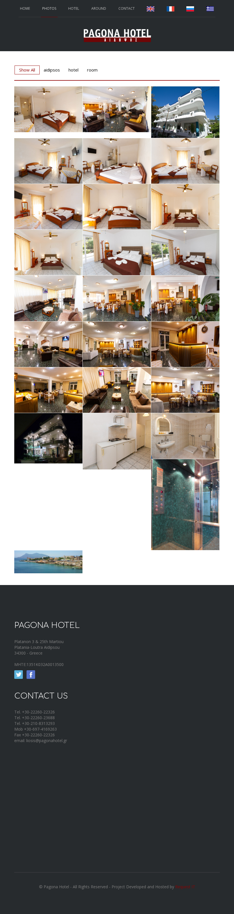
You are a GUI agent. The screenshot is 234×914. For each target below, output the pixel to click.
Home (25, 8)
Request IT (185, 886)
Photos (49, 8)
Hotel (73, 8)
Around (98, 8)
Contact (126, 8)
